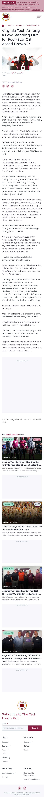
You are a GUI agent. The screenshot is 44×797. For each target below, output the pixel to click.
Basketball (6, 746)
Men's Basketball (9, 773)
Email (4, 724)
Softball (27, 746)
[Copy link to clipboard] (12, 86)
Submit (35, 728)
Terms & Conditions (31, 779)
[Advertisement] (22, 385)
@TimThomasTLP (17, 73)
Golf (3, 754)
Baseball (5, 742)
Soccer (4, 762)
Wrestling (6, 758)
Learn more (36, 10)
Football (5, 750)
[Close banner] (42, 10)
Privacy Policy (26, 794)
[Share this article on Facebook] (3, 86)
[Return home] (3, 26)
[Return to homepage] (6, 17)
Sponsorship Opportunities (29, 774)
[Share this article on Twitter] (7, 86)
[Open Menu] (39, 17)
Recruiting (18, 25)
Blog (9, 25)
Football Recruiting (32, 25)
